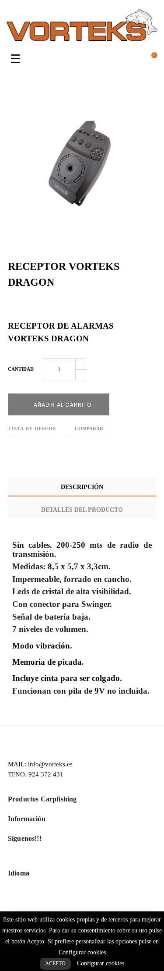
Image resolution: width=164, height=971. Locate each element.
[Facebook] (67, 859)
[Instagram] (96, 859)
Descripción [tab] (82, 487)
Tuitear (30, 306)
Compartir (10, 306)
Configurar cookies (100, 963)
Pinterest (49, 306)
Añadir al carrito (61, 404)
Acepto (55, 963)
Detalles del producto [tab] (82, 510)
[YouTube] (82, 859)
